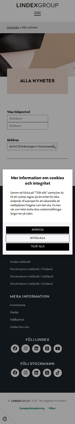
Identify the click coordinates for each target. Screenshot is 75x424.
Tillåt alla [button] (37, 246)
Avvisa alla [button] (37, 238)
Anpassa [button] (38, 230)
